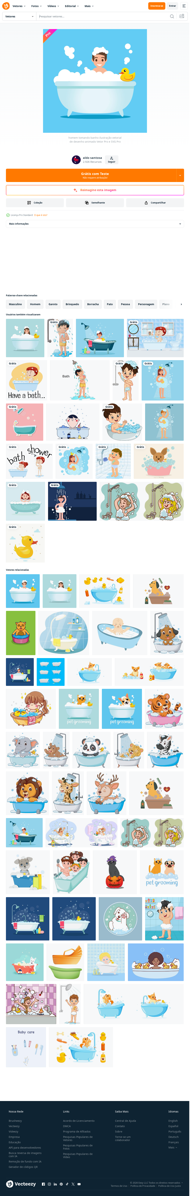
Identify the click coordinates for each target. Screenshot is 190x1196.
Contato (118, 1126)
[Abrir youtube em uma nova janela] (79, 1183)
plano (166, 304)
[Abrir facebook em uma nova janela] (43, 1183)
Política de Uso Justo (166, 1185)
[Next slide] (175, 304)
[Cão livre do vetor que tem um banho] (159, 461)
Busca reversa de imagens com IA (24, 1154)
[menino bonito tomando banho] (80, 380)
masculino (15, 304)
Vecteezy (13, 1126)
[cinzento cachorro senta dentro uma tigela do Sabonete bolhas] (28, 872)
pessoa (125, 304)
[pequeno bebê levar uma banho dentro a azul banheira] (119, 633)
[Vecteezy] (6, 6)
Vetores (17, 6)
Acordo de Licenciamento (77, 1120)
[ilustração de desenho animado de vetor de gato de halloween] (115, 872)
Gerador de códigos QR (22, 1167)
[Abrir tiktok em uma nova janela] (67, 1183)
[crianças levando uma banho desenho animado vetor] (142, 501)
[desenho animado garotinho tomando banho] (164, 918)
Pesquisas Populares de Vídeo (76, 1155)
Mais (88, 6)
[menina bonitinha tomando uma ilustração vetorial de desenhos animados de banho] (31, 1004)
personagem (146, 304)
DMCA (66, 1126)
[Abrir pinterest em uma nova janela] (61, 1183)
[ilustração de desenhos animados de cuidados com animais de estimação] (79, 709)
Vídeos (52, 6)
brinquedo (72, 304)
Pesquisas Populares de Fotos (76, 1147)
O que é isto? (40, 215)
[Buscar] (169, 16)
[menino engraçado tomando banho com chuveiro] (60, 338)
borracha (93, 304)
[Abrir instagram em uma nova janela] (49, 1183)
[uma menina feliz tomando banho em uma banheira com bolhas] (25, 501)
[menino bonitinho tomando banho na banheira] (122, 422)
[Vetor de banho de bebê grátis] (72, 422)
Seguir (110, 161)
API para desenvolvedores (24, 1147)
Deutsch (171, 1137)
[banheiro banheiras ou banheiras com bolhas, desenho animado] (51, 672)
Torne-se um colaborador (121, 1138)
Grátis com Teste (94, 175)
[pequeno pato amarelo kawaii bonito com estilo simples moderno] (25, 543)
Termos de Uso (116, 1185)
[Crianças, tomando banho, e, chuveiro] (29, 461)
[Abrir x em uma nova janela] (73, 1183)
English (170, 1120)
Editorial (70, 6)
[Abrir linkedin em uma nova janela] (55, 1183)
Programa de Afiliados (75, 1131)
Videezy (13, 1131)
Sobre (116, 1131)
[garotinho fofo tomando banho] (126, 380)
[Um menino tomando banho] (155, 338)
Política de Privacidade (140, 1185)
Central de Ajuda (123, 1120)
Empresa (13, 1137)
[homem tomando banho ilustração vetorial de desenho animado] (23, 591)
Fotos (35, 6)
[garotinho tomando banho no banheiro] (113, 461)
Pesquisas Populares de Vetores (76, 1138)
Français (171, 1142)
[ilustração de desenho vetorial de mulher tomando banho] (25, 338)
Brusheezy (14, 1120)
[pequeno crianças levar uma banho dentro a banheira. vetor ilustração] (71, 872)
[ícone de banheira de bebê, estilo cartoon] (65, 962)
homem (35, 304)
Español (171, 1126)
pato (110, 304)
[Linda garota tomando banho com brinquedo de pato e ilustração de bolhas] (31, 709)
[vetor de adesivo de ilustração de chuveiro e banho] (24, 422)
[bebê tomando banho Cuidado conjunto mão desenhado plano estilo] (26, 1047)
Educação (14, 1142)
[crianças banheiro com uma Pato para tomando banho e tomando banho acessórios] (63, 633)
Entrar (169, 5)
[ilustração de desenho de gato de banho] (20, 633)
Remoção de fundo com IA (24, 1161)
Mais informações (19, 223)
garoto (53, 304)
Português (172, 1131)
